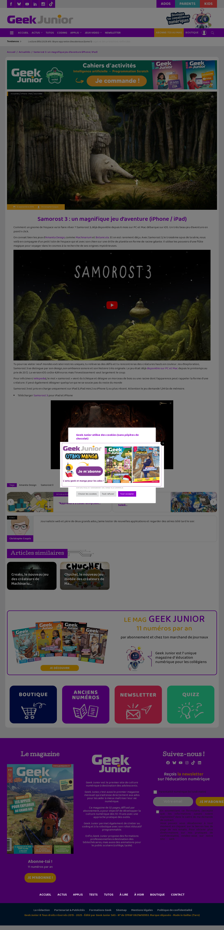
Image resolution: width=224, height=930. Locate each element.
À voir (139, 895)
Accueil (45, 895)
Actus (62, 895)
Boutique (157, 895)
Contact (177, 895)
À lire (124, 895)
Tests (93, 895)
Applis (78, 895)
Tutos (108, 895)
